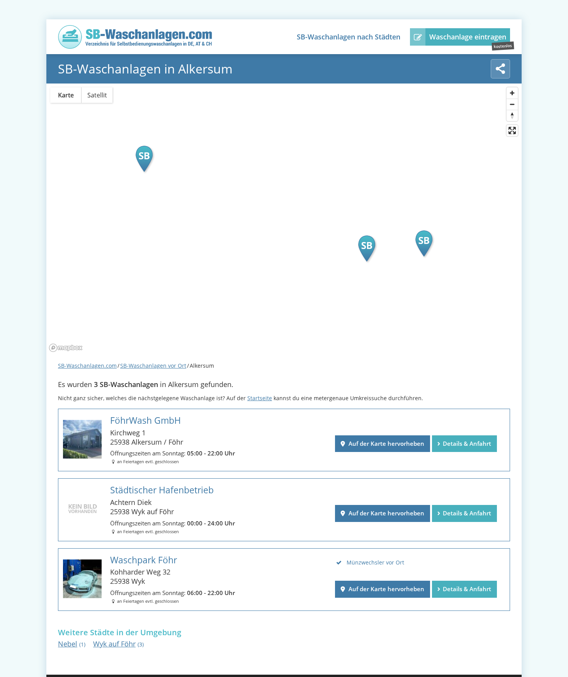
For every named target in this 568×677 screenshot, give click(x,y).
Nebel (71, 643)
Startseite (259, 398)
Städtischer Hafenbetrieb (162, 490)
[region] (284, 219)
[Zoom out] (512, 104)
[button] (144, 159)
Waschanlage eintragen (467, 36)
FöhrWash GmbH (145, 420)
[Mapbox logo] (66, 347)
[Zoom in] (512, 93)
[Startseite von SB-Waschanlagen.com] (135, 46)
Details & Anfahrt (467, 443)
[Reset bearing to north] (512, 115)
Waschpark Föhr (143, 560)
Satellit (97, 95)
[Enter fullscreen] (512, 130)
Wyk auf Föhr (118, 643)
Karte (66, 95)
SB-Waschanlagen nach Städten (348, 36)
